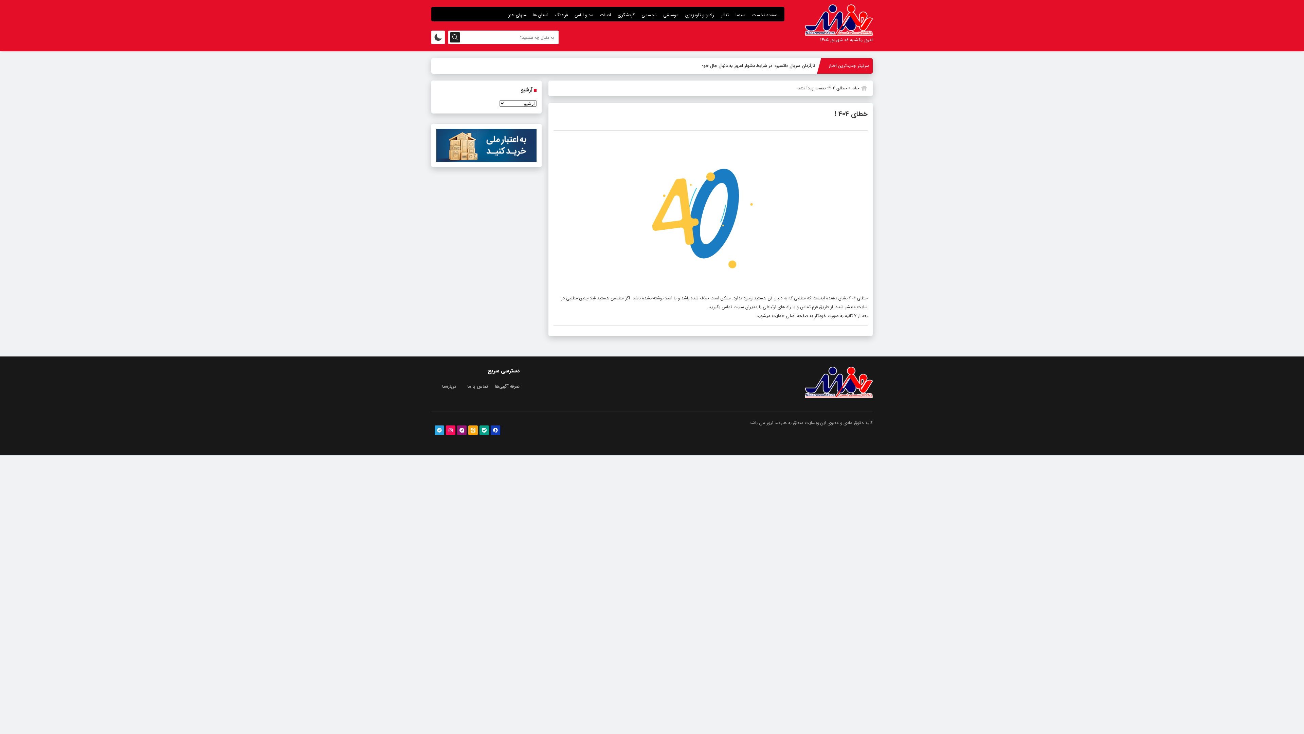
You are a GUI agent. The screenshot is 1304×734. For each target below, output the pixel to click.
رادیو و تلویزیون (699, 15)
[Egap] (462, 430)
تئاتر (725, 15)
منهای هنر (517, 15)
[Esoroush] (495, 430)
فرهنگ (561, 15)
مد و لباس (584, 15)
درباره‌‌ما (449, 386)
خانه (855, 88)
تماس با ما (477, 386)
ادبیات (605, 15)
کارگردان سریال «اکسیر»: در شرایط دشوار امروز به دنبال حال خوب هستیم (750, 65)
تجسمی (648, 15)
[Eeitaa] (473, 430)
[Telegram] (439, 430)
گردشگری (626, 15)
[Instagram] (450, 430)
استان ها (540, 15)
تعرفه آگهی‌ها (507, 386)
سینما (740, 15)
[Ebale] (484, 430)
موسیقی (670, 15)
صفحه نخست (765, 15)
